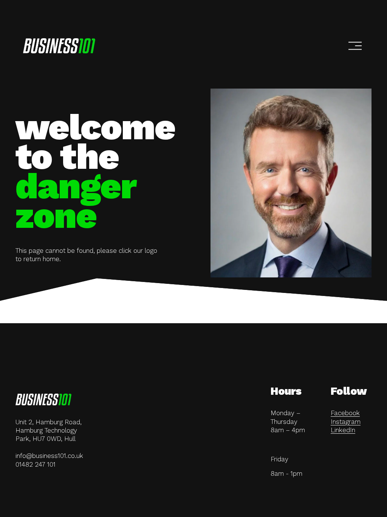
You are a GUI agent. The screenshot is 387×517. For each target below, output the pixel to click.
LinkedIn (343, 430)
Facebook (345, 413)
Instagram (346, 421)
